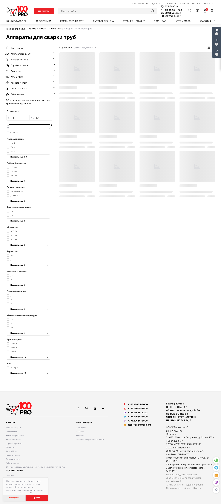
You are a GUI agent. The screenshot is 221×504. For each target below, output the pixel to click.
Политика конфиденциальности (90, 439)
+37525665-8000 (137, 412)
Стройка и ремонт (134, 21)
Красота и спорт (210, 21)
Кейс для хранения (16, 271)
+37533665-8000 (138, 404)
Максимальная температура (22, 315)
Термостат (12, 251)
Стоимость (13, 111)
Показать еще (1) (18, 373)
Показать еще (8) (18, 181)
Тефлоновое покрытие (19, 207)
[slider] (29, 125)
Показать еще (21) (18, 245)
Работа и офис (12, 463)
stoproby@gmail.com (139, 424)
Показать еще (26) (19, 157)
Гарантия (10, 475)
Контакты (80, 435)
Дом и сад (160, 21)
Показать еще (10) (18, 357)
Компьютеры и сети (72, 21)
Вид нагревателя (16, 187)
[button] (216, 490)
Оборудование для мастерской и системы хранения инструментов (35, 467)
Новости (80, 432)
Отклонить (14, 498)
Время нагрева (14, 339)
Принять (37, 498)
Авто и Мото (183, 21)
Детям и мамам (13, 459)
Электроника (43, 21)
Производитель (15, 139)
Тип (9, 363)
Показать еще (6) (18, 333)
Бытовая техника (103, 21)
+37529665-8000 (138, 408)
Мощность (12, 227)
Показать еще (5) (18, 309)
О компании (81, 428)
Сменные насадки (16, 291)
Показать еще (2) (18, 201)
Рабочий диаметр (16, 163)
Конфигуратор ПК (16, 21)
